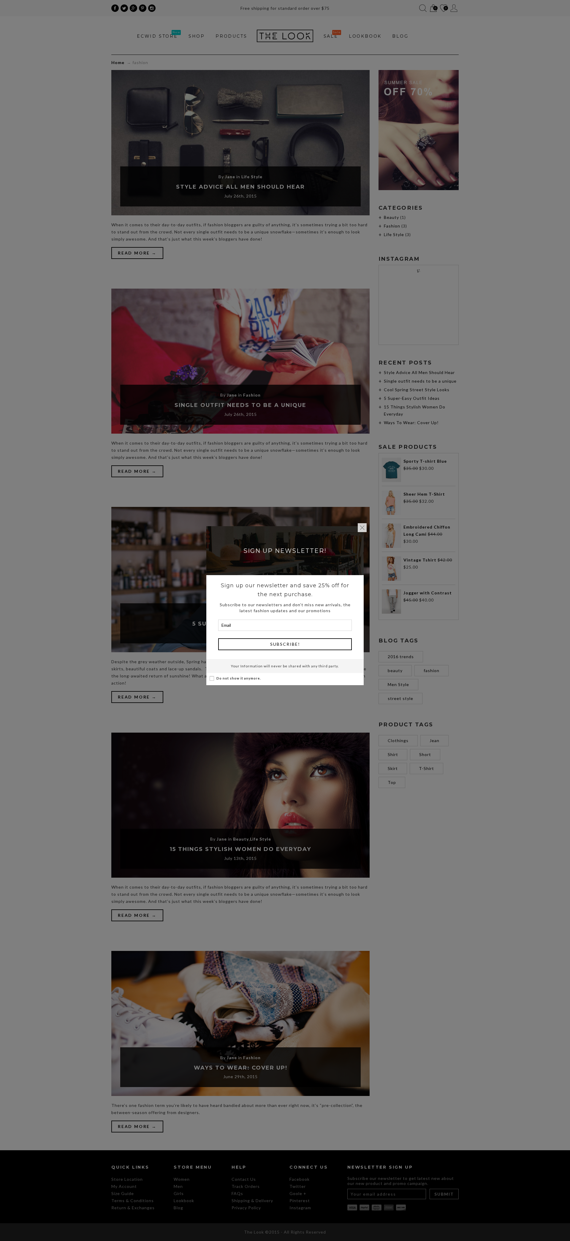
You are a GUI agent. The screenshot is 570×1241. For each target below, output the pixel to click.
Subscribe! (285, 644)
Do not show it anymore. (238, 678)
